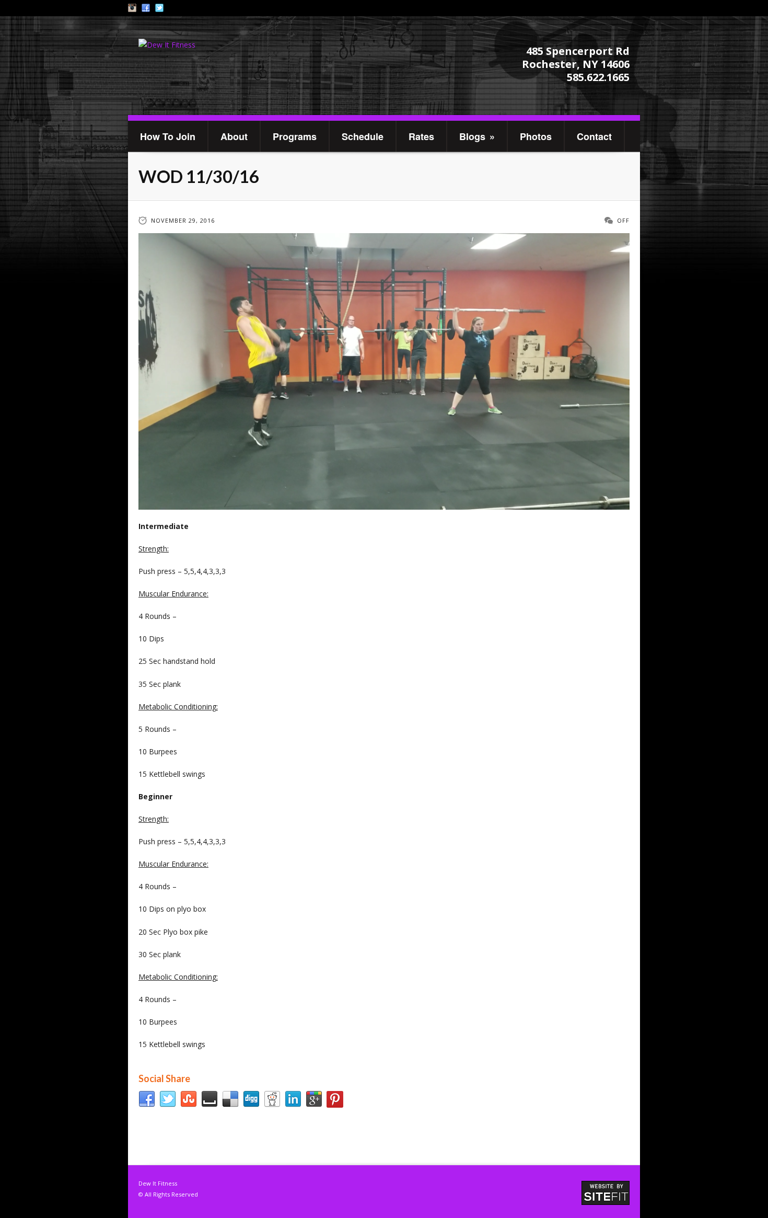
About (234, 136)
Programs (295, 136)
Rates (421, 136)
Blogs (477, 136)
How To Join (167, 136)
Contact (594, 136)
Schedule (362, 136)
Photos (536, 136)
